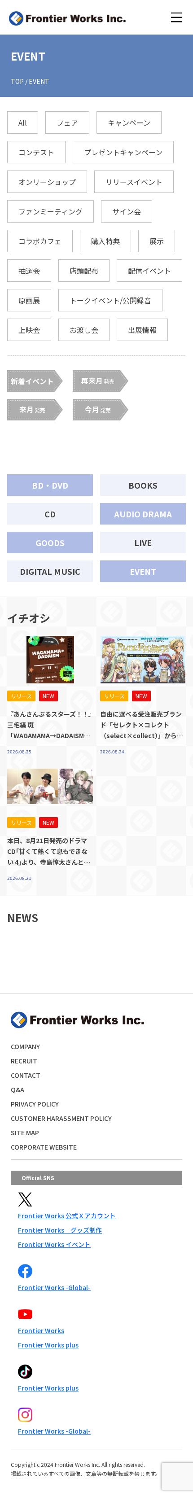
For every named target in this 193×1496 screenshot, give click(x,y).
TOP (17, 81)
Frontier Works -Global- (54, 1287)
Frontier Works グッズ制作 (60, 1229)
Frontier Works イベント (54, 1244)
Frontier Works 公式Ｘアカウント (67, 1215)
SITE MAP (25, 1132)
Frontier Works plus (48, 1344)
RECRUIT (24, 1060)
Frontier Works (41, 1330)
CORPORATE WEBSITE (44, 1146)
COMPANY (25, 1046)
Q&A (17, 1089)
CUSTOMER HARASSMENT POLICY (61, 1118)
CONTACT (25, 1075)
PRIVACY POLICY (35, 1103)
